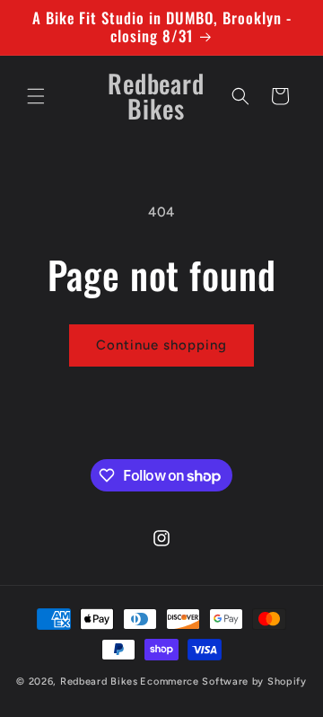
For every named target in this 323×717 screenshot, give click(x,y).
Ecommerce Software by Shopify (223, 681)
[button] (36, 96)
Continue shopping (161, 345)
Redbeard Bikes (99, 681)
